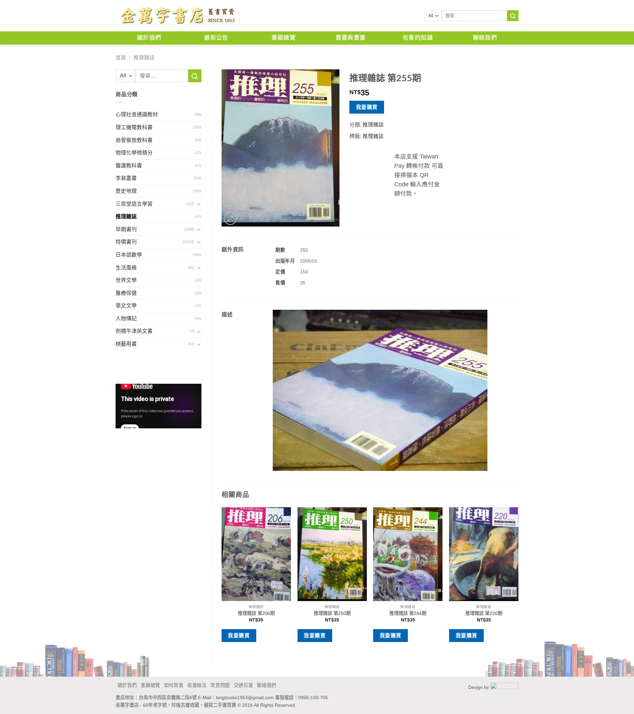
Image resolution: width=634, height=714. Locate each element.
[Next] (518, 580)
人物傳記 (126, 318)
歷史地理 (126, 191)
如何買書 (174, 685)
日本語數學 (129, 255)
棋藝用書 (126, 344)
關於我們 (149, 38)
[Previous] (222, 580)
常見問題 (220, 685)
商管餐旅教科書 (134, 140)
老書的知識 (418, 38)
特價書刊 (126, 242)
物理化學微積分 (134, 153)
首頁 (121, 57)
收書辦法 (197, 685)
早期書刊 (126, 229)
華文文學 (126, 305)
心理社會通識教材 (137, 114)
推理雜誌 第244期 (407, 613)
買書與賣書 (350, 38)
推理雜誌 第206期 (256, 613)
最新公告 (216, 38)
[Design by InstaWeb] (504, 687)
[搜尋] (512, 15)
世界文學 (126, 280)
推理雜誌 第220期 (483, 613)
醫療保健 (126, 293)
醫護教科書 (129, 165)
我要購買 (367, 107)
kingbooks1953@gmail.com (245, 697)
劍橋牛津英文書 (134, 331)
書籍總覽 (283, 38)
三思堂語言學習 (134, 204)
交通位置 (243, 685)
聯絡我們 (485, 38)
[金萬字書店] (177, 16)
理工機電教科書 (134, 127)
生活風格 (126, 267)
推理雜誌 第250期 (332, 613)
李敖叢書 (126, 178)
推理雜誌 (144, 57)
